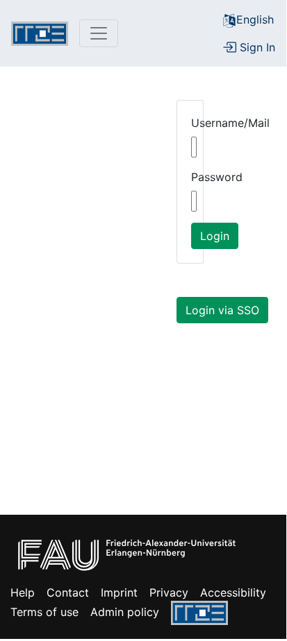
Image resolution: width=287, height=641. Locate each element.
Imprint (119, 592)
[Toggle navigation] (98, 33)
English (255, 19)
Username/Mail (230, 123)
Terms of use (44, 612)
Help (22, 592)
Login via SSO (222, 310)
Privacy (168, 592)
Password (217, 177)
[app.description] (39, 33)
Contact (68, 592)
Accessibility (233, 592)
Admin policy (124, 612)
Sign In (255, 47)
